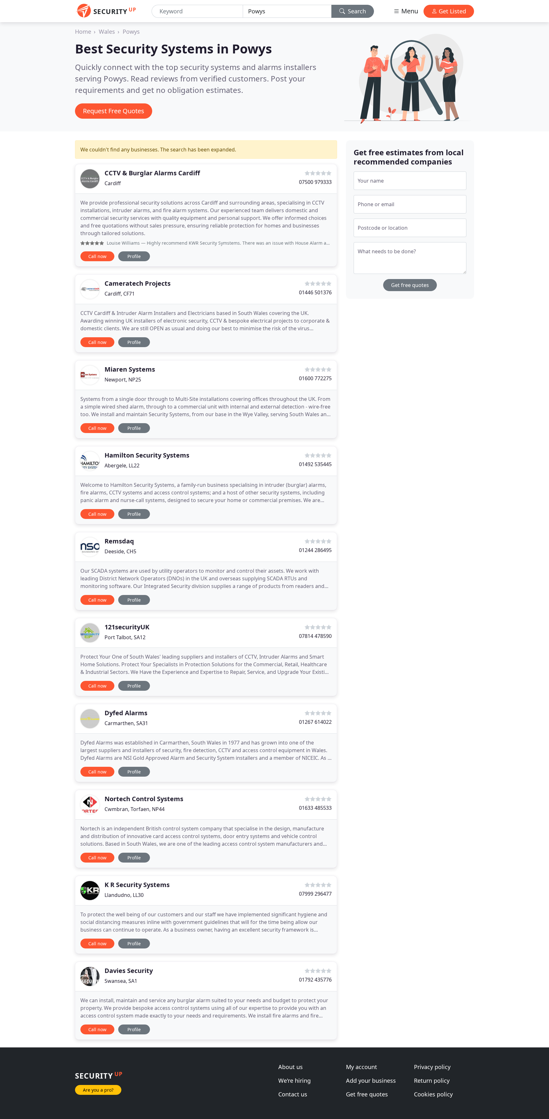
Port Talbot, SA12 (125, 637)
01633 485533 (315, 807)
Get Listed (451, 11)
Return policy (432, 1080)
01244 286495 (315, 550)
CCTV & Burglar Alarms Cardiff (152, 173)
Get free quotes (410, 285)
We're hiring (294, 1080)
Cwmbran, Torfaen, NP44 (135, 809)
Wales (107, 31)
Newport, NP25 (123, 379)
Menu (409, 11)
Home (83, 31)
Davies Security (129, 970)
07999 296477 (315, 893)
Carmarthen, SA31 (126, 723)
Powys (131, 31)
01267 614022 (315, 721)
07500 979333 (315, 181)
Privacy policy (432, 1067)
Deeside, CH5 (120, 551)
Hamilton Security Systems (147, 455)
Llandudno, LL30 (124, 895)
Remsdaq (119, 541)
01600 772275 (315, 378)
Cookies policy (433, 1094)
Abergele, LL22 (122, 465)
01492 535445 (315, 464)
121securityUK (127, 627)
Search (356, 11)
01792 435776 (315, 979)
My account (361, 1067)
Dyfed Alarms (126, 713)
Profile (134, 256)
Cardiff (113, 183)
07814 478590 (315, 636)
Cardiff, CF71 (120, 293)
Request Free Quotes (113, 111)
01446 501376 (315, 292)
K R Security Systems (137, 884)
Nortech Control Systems (144, 798)
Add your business (371, 1080)
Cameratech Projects (138, 283)
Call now (97, 256)
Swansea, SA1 (121, 980)
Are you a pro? (98, 1090)
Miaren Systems (130, 369)
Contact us (292, 1094)
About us (290, 1067)
